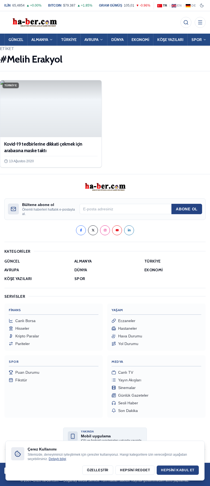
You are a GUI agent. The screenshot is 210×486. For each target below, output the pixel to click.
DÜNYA (117, 39)
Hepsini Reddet (135, 470)
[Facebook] (81, 230)
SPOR (79, 278)
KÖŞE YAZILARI (170, 39)
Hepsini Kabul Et (177, 470)
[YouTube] (117, 230)
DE (193, 5)
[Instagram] (105, 230)
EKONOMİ (140, 39)
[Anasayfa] (34, 22)
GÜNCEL (16, 39)
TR (165, 5)
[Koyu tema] (202, 5)
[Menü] (200, 22)
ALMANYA (39, 39)
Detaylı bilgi (57, 459)
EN (179, 5)
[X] (93, 230)
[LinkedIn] (129, 230)
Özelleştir (98, 470)
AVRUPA (91, 39)
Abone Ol (187, 209)
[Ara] (185, 22)
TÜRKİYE (69, 39)
